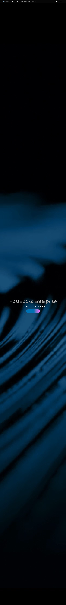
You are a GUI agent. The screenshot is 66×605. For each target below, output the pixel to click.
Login (56, 1)
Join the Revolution (33, 311)
